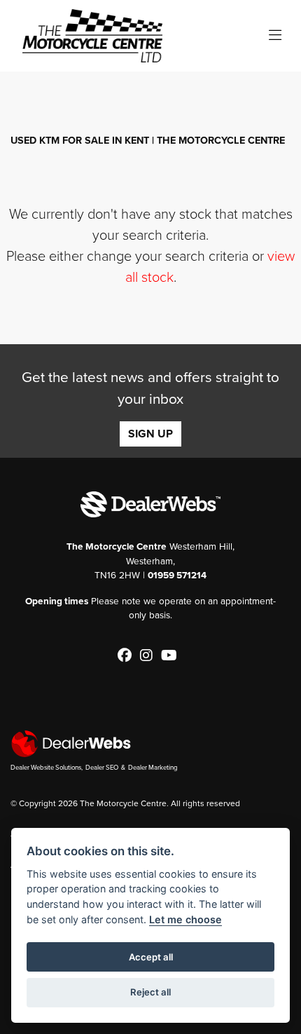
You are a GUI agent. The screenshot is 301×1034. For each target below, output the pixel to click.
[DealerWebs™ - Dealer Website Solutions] (150, 743)
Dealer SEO (101, 767)
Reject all (150, 992)
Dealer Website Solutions (45, 767)
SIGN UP (150, 434)
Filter (255, 95)
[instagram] (149, 656)
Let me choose (185, 919)
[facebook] (128, 656)
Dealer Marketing (153, 767)
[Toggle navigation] (275, 36)
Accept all (151, 956)
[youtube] (172, 656)
